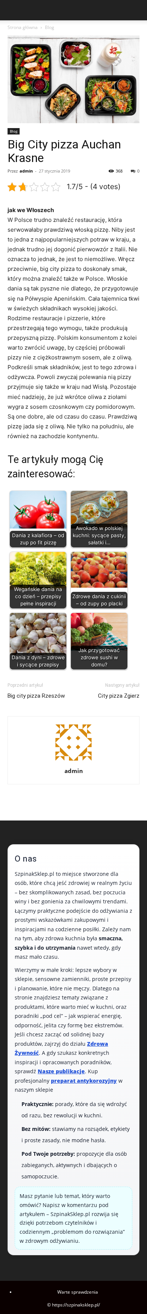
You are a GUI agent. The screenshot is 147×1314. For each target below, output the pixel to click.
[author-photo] (73, 760)
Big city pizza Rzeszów (36, 695)
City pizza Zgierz (118, 695)
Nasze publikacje (61, 1071)
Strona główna (23, 27)
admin (26, 171)
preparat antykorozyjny (84, 1080)
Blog (49, 27)
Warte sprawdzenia (77, 1292)
